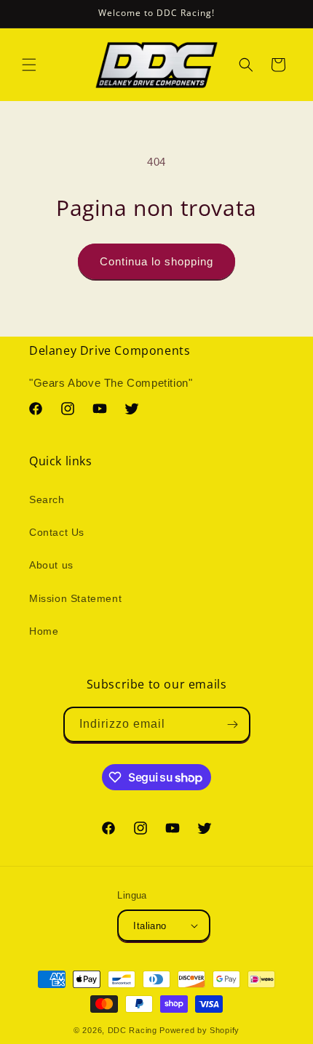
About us (51, 565)
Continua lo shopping (156, 261)
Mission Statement (75, 598)
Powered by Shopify (199, 1030)
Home (43, 631)
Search (47, 499)
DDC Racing (132, 1030)
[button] (29, 65)
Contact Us (56, 532)
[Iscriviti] (233, 724)
